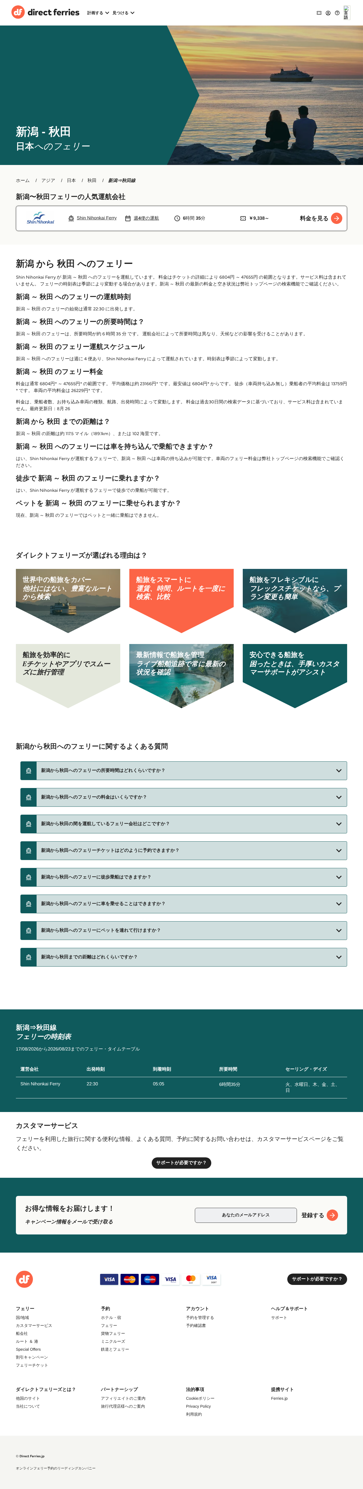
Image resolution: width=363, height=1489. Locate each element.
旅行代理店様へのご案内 (123, 1406)
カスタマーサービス (34, 1325)
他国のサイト (28, 1398)
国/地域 (22, 1317)
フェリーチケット (32, 1365)
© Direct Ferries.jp (30, 1456)
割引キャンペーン (32, 1357)
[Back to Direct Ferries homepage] (45, 12)
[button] (183, 770)
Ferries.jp (279, 1398)
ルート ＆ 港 (27, 1341)
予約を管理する (200, 1317)
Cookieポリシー (200, 1398)
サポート (279, 1317)
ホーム (23, 180)
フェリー (109, 1325)
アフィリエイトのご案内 (123, 1398)
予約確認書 (196, 1325)
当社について (28, 1406)
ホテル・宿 (111, 1317)
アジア (48, 180)
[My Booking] (319, 13)
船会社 (22, 1333)
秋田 (92, 180)
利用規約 (194, 1414)
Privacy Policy (198, 1406)
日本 (71, 180)
